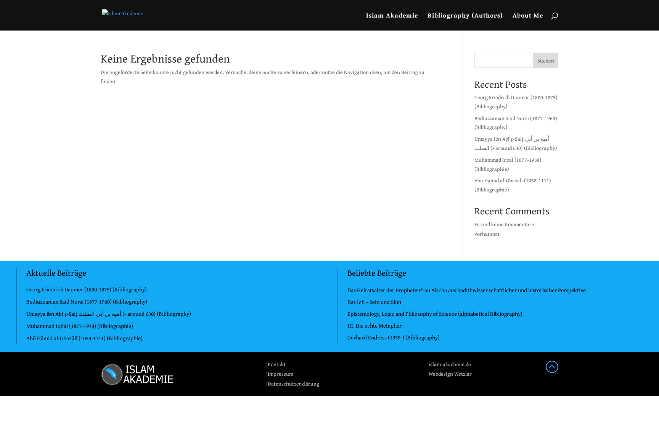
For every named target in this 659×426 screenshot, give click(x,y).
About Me (528, 16)
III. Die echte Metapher (374, 326)
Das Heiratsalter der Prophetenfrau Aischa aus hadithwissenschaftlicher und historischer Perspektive (466, 290)
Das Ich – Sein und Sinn (374, 302)
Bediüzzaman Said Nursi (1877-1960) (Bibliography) (86, 301)
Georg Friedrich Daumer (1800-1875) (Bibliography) (86, 289)
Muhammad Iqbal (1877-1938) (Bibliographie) (79, 326)
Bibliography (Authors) (465, 16)
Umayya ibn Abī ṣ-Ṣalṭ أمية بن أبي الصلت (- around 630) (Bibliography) (108, 314)
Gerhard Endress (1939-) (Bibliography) (393, 337)
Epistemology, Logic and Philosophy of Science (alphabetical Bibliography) (434, 314)
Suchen (545, 60)
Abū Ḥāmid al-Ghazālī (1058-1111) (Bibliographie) (84, 338)
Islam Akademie (392, 16)
